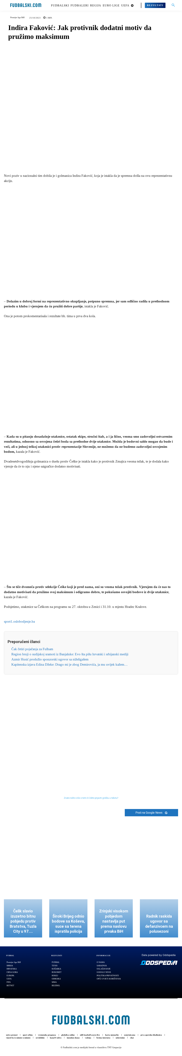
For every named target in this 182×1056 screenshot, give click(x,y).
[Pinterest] (95, 160)
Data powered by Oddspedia (159, 954)
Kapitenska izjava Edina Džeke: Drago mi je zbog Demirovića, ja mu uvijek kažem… (69, 664)
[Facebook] (78, 160)
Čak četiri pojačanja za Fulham (32, 649)
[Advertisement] (91, 241)
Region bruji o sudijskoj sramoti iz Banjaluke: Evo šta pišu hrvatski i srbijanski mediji (69, 654)
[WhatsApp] (103, 160)
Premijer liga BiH (17, 17)
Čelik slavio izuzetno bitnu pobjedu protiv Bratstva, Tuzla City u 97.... (23, 921)
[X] (86, 160)
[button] (173, 5)
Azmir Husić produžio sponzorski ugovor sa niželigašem (50, 659)
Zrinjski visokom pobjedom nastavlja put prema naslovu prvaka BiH (113, 921)
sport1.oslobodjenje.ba (19, 621)
